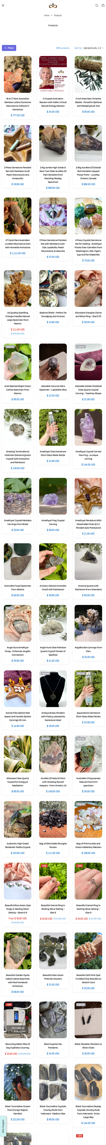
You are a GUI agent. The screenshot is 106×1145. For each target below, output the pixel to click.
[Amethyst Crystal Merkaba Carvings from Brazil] (17, 496)
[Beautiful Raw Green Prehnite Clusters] (53, 950)
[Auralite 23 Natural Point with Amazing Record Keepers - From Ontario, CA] (53, 754)
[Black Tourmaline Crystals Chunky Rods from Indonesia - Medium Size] (53, 1082)
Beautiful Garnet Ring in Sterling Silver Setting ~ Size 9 (88, 909)
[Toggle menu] (3, 5)
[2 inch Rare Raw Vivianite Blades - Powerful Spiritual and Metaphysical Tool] (88, 74)
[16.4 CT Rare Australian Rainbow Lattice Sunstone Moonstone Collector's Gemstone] (17, 74)
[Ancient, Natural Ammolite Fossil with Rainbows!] (53, 561)
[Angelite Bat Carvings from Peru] (88, 623)
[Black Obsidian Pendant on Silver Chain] (88, 1020)
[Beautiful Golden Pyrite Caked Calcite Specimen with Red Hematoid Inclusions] (17, 950)
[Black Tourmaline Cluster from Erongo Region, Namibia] (17, 1082)
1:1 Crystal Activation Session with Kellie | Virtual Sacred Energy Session (53, 102)
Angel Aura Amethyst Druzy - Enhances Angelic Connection (18, 651)
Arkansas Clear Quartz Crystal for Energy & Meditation (17, 782)
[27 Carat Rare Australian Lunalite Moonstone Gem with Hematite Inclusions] (17, 216)
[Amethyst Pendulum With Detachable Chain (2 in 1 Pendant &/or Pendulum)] (88, 496)
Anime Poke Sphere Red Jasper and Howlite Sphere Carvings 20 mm (17, 716)
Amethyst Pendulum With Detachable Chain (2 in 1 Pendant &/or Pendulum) (88, 524)
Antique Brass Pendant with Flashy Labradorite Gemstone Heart (53, 716)
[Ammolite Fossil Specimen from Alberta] (17, 561)
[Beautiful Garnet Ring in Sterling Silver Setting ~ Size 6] (53, 881)
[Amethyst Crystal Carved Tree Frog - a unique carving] (88, 427)
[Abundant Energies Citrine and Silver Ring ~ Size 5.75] (88, 288)
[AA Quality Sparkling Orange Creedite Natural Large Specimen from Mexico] (17, 288)
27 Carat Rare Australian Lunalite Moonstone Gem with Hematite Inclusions (17, 244)
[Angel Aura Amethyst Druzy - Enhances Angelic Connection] (17, 623)
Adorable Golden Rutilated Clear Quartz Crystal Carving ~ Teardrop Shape (88, 390)
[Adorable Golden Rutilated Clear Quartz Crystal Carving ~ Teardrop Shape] (88, 362)
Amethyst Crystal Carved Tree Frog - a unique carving (88, 455)
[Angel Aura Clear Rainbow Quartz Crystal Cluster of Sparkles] (53, 623)
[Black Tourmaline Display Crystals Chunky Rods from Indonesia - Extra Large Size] (88, 1082)
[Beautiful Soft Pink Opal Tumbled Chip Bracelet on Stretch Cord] (88, 950)
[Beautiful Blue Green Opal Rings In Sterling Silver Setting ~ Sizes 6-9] (17, 881)
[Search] (96, 5)
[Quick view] (27, 62)
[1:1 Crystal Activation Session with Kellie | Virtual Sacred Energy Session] (53, 74)
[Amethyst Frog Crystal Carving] (53, 496)
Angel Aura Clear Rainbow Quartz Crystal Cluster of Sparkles (53, 651)
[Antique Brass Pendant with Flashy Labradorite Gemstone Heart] (53, 688)
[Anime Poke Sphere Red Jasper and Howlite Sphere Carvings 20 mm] (17, 688)
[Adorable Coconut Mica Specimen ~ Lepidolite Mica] (53, 362)
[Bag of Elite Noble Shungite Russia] (53, 819)
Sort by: (78, 48)
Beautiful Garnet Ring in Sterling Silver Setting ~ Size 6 (53, 909)
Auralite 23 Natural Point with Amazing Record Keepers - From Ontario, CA (53, 782)
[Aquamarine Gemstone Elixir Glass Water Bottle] (88, 688)
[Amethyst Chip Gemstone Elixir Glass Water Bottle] (53, 427)
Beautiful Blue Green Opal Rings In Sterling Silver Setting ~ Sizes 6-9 (18, 909)
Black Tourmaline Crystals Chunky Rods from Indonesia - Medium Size (53, 1110)
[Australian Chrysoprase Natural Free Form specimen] (88, 754)
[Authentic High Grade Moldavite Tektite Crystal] (17, 819)
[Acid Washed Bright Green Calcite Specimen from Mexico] (17, 362)
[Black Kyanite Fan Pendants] (53, 1020)
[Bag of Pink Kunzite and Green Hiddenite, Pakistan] (88, 819)
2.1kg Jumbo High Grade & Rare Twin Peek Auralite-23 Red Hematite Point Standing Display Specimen (53, 174)
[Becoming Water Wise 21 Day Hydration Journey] (17, 1020)
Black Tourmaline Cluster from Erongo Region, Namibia (17, 1110)
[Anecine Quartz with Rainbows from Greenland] (88, 561)
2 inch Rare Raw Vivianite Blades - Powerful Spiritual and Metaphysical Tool (88, 102)
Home (46, 15)
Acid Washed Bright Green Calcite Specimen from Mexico (17, 390)
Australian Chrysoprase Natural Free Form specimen (88, 782)
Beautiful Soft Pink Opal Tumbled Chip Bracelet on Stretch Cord (88, 979)
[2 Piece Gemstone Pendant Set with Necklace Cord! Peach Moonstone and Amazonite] (17, 143)
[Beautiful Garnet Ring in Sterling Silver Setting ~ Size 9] (88, 881)
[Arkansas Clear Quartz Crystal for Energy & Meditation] (17, 754)
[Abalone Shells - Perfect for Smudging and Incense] (53, 288)
